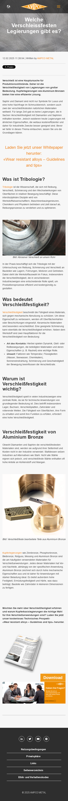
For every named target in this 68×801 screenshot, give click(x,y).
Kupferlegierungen (12, 552)
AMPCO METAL (45, 58)
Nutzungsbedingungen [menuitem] (33, 749)
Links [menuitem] (33, 763)
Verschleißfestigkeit (12, 312)
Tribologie (7, 187)
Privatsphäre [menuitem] (33, 756)
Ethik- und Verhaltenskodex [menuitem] (33, 777)
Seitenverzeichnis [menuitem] (33, 770)
